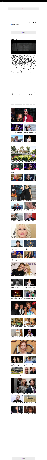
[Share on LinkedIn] (30, 22)
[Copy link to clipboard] (28, 22)
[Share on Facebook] (33, 22)
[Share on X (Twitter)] (31, 22)
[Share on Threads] (35, 22)
